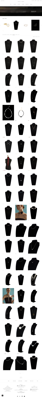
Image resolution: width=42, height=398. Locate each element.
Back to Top (21, 377)
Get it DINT (31, 4)
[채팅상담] (2, 395)
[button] (41, 25)
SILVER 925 (8, 34)
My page (37, 0)
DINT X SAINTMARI (5, 34)
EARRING (11, 34)
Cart (40, 0)
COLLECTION (15, 4)
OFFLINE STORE (27, 4)
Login (34, 0)
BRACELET (16, 34)
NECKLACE (14, 34)
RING (18, 34)
